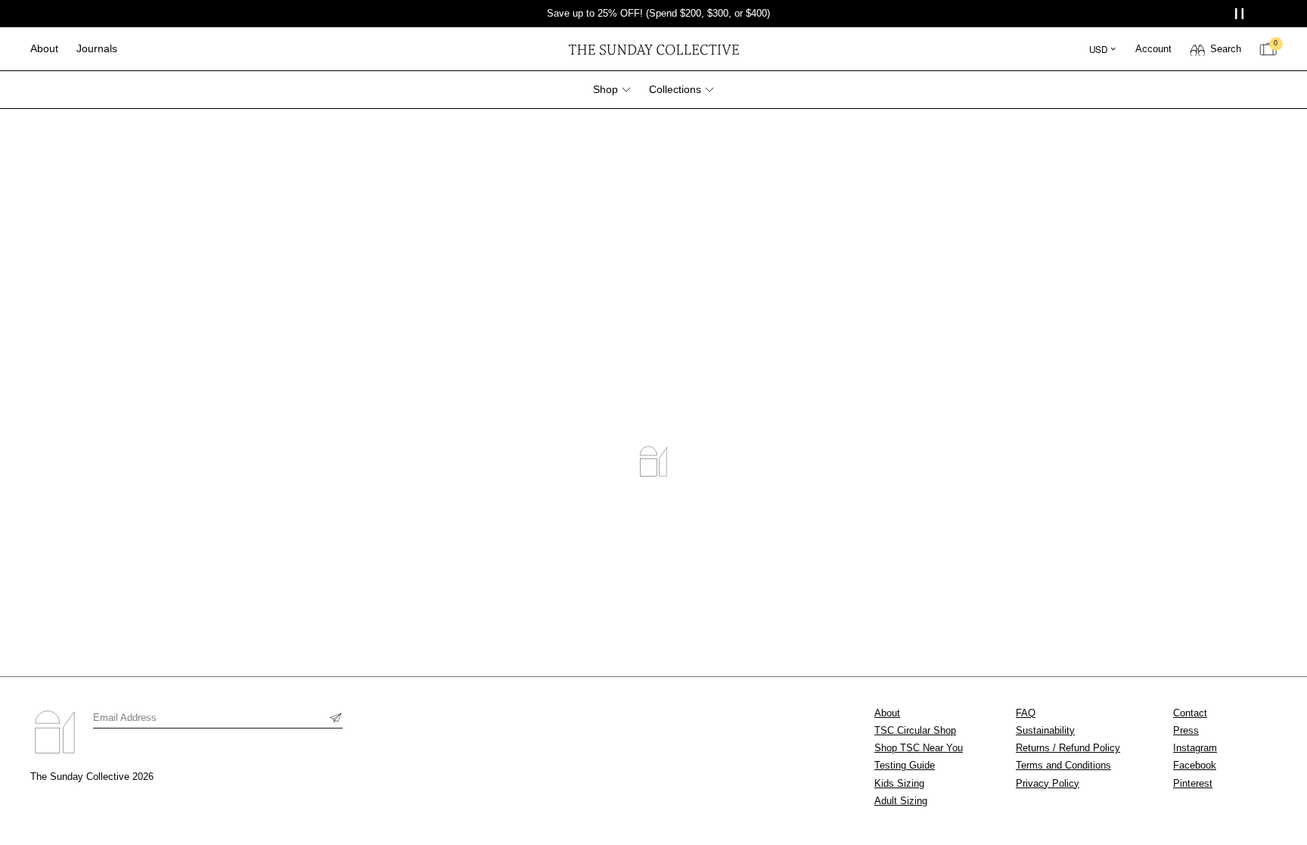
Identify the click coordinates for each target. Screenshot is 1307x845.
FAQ (1025, 713)
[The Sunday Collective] (653, 48)
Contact (1190, 713)
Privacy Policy (1047, 783)
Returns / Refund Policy (1068, 747)
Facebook (1194, 765)
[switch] (1215, 49)
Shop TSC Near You (918, 747)
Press (1186, 730)
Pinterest (1192, 783)
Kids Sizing (899, 783)
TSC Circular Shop (915, 730)
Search (1225, 49)
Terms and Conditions (1063, 765)
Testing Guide (904, 765)
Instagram (1195, 747)
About (887, 713)
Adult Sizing (900, 800)
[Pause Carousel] (1240, 14)
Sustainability (1045, 730)
